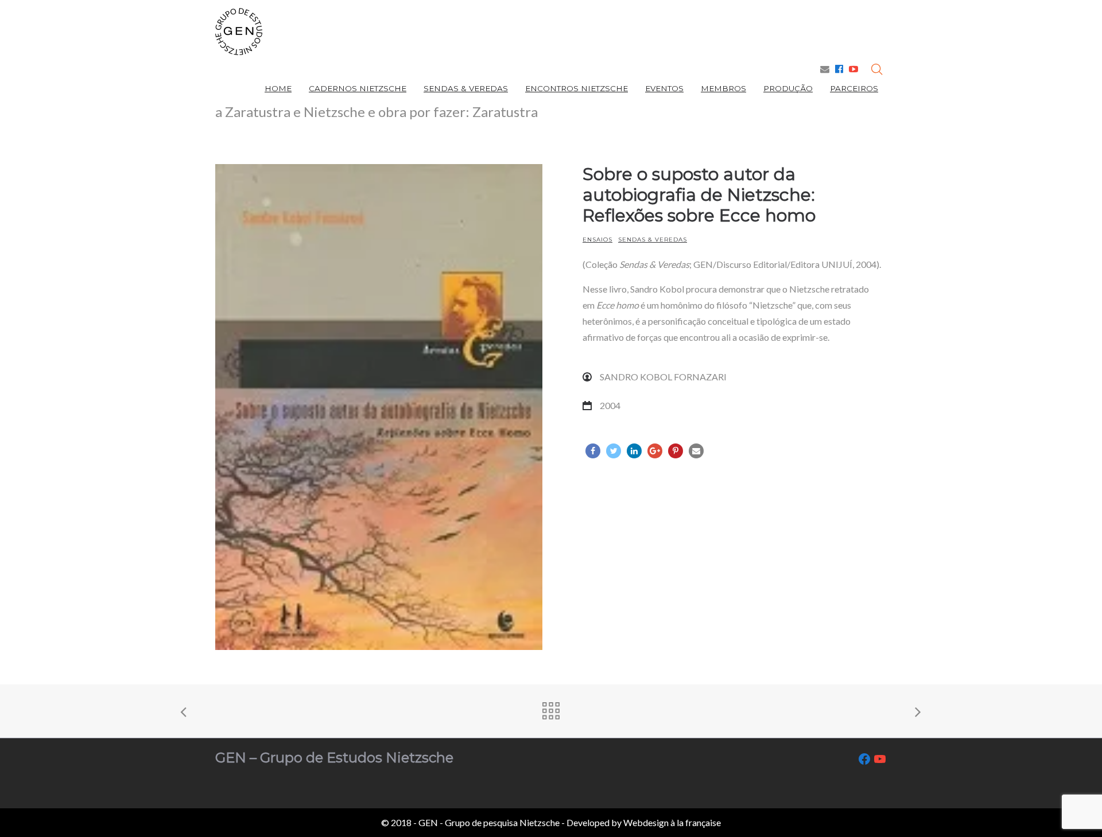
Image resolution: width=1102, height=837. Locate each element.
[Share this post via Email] (696, 450)
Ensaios (597, 239)
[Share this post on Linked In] (634, 450)
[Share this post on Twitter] (613, 450)
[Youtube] (853, 68)
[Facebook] (839, 68)
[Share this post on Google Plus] (654, 450)
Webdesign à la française (672, 822)
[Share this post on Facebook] (592, 450)
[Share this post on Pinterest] (675, 450)
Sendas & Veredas (652, 239)
